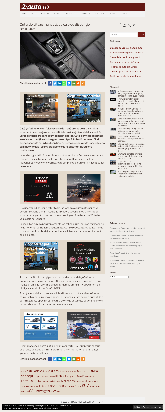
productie (36, 386)
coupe (36, 376)
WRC (58, 391)
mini (76, 381)
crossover (44, 376)
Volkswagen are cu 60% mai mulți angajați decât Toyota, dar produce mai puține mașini (127, 263)
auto (86, 371)
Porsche (24, 386)
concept (27, 376)
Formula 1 (28, 381)
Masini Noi (45, 14)
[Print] (78, 83)
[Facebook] (50, 83)
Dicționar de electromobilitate (125, 76)
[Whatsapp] (64, 83)
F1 (74, 376)
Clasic (112, 14)
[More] (83, 83)
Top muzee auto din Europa (123, 67)
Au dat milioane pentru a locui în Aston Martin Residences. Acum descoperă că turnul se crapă (126, 246)
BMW (94, 371)
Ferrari (87, 376)
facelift (81, 376)
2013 (51, 371)
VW (53, 391)
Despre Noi (124, 14)
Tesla (91, 386)
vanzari (25, 391)
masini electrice (54, 381)
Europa (69, 376)
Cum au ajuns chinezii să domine (126, 71)
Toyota (97, 386)
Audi (80, 371)
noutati (81, 381)
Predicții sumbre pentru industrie (126, 52)
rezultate (57, 386)
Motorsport (70, 14)
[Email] (74, 83)
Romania (69, 386)
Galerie (57, 14)
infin (102, 402)
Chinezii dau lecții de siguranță (125, 57)
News (34, 14)
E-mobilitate (85, 14)
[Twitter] (55, 83)
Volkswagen (40, 391)
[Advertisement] (128, 199)
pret (29, 386)
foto (38, 381)
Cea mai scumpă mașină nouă (125, 62)
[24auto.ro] (35, 10)
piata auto (95, 381)
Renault (45, 386)
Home (24, 14)
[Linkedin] (59, 83)
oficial (88, 381)
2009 (23, 371)
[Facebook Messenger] (69, 83)
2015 (64, 371)
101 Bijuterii (99, 14)
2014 (58, 371)
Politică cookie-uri (52, 408)
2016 (69, 371)
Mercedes (68, 381)
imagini (44, 381)
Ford (92, 376)
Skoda (78, 386)
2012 (43, 371)
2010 (29, 371)
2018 (74, 371)
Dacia (51, 376)
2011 (36, 371)
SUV (85, 386)
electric (59, 376)
